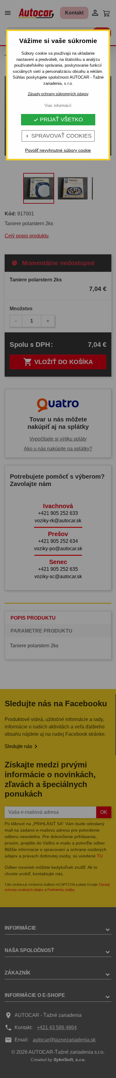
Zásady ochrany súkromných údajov (58, 94)
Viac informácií (58, 105)
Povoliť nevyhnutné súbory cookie (58, 150)
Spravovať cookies (58, 136)
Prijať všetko (58, 119)
